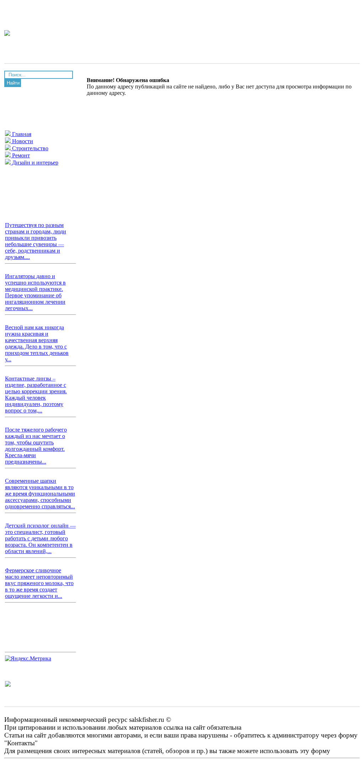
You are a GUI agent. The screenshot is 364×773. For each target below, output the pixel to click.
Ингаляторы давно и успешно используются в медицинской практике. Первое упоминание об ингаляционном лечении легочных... (35, 292)
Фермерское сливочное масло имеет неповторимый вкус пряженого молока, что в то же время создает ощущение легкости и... (39, 583)
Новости (22, 141)
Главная (21, 134)
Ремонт (20, 155)
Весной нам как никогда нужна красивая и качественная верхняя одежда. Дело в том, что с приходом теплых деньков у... (37, 343)
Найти (13, 83)
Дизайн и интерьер (34, 163)
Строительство (29, 148)
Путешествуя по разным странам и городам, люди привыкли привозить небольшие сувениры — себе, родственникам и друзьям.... (35, 241)
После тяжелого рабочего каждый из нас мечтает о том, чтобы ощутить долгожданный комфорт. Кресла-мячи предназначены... (36, 446)
